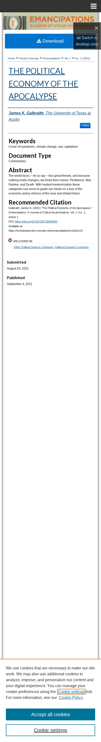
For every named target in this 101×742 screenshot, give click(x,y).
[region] (50, 700)
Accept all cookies (50, 714)
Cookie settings (71, 692)
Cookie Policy (71, 697)
